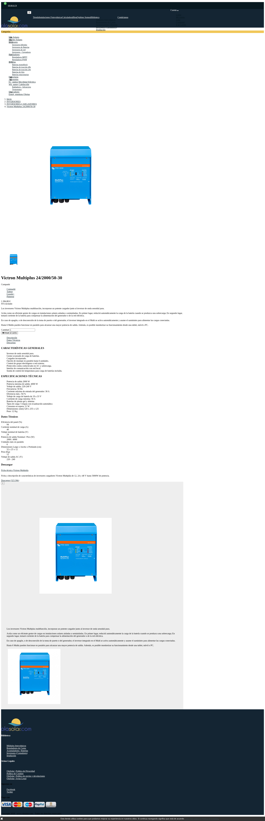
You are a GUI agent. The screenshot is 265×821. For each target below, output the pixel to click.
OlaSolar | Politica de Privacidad (21, 771)
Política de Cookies (15, 773)
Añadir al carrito (10, 333)
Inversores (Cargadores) (17, 753)
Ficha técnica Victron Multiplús (14, 470)
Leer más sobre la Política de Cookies (201, 819)
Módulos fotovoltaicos (16, 746)
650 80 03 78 (12, 6)
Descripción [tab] (12, 338)
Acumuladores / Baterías (17, 751)
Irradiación (11, 755)
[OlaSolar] (14, 26)
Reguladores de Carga (16, 748)
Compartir (11, 289)
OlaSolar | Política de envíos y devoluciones (26, 776)
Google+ (10, 294)
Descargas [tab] (11, 342)
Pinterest (10, 296)
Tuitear (10, 291)
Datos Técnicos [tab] (13, 340)
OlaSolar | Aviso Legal (16, 778)
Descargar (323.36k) (10, 480)
